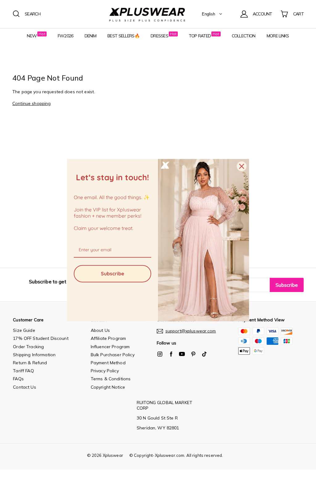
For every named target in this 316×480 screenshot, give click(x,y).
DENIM (91, 36)
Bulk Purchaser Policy (113, 354)
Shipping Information (34, 354)
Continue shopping (31, 103)
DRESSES (159, 36)
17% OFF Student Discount (40, 338)
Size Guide (24, 330)
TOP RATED (200, 36)
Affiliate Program (108, 338)
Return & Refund (30, 362)
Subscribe (112, 273)
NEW (32, 36)
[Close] (241, 166)
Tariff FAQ (23, 371)
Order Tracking (28, 346)
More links (278, 36)
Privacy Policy (105, 371)
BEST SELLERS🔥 (123, 36)
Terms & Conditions (111, 379)
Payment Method (108, 362)
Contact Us (24, 387)
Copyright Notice (108, 387)
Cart (298, 14)
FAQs (18, 379)
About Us (100, 330)
